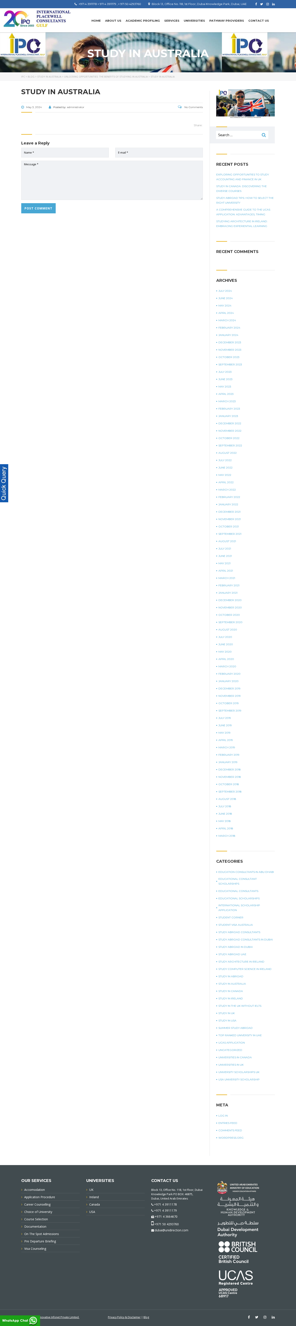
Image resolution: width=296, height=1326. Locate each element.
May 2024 (224, 305)
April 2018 (225, 828)
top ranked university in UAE (240, 1035)
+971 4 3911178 (165, 1204)
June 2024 (225, 298)
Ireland (94, 1197)
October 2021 (228, 526)
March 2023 (227, 401)
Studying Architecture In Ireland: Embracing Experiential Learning (242, 224)
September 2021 (229, 533)
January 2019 (227, 762)
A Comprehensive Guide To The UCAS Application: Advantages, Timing (243, 212)
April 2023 (226, 394)
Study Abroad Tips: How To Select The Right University (245, 200)
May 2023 (224, 386)
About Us (113, 20)
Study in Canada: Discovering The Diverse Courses (241, 189)
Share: (198, 125)
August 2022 (227, 452)
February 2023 (229, 408)
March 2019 (226, 747)
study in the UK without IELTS (239, 1005)
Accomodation (34, 1190)
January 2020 (228, 681)
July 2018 (224, 806)
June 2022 (225, 467)
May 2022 (224, 475)
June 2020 (225, 644)
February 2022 (229, 497)
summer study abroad (235, 1027)
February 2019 (228, 754)
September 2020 (230, 622)
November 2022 (229, 430)
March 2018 (226, 835)
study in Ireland (230, 998)
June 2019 (225, 725)
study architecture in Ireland (241, 961)
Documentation (35, 1226)
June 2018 (225, 813)
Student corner (230, 917)
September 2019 (229, 710)
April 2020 (226, 659)
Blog (146, 1317)
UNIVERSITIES (194, 20)
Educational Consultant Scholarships (237, 881)
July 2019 (224, 718)
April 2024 (226, 312)
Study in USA (227, 1020)
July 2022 (225, 460)
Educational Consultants (238, 891)
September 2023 (230, 364)
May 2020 (225, 651)
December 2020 (230, 600)
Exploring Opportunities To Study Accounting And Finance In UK (242, 177)
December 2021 (229, 511)
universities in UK (231, 1064)
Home (96, 20)
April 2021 (225, 570)
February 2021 (228, 585)
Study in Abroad (230, 976)
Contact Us (258, 20)
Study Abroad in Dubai (235, 946)
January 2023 (228, 416)
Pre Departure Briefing (40, 1241)
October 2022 (228, 438)
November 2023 (229, 349)
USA (92, 1212)
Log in (223, 1115)
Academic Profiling (143, 20)
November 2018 (229, 776)
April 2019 (225, 740)
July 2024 (225, 290)
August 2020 (227, 629)
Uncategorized (230, 1050)
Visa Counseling (35, 1249)
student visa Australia (235, 924)
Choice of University (38, 1212)
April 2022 (226, 482)
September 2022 (230, 445)
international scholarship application (239, 908)
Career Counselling (37, 1204)
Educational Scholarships (239, 898)
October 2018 (228, 784)
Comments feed (230, 1130)
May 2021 (224, 563)
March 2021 (226, 578)
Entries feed (227, 1123)
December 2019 (229, 688)
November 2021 (229, 519)
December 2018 (229, 769)
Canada (94, 1204)
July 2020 (225, 637)
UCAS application (231, 1042)
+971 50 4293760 (166, 1224)
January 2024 (228, 335)
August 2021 (227, 541)
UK (91, 1190)
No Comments (193, 107)
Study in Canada (230, 991)
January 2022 (228, 504)
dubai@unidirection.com (171, 1230)
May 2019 (224, 732)
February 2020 (229, 673)
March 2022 (227, 489)
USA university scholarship (239, 1079)
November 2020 (230, 607)
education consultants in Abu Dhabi (246, 872)
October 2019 (228, 703)
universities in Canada (235, 1057)
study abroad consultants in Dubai (245, 939)
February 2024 (229, 327)
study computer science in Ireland (245, 969)
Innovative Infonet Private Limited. (58, 1317)
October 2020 (229, 614)
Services (171, 20)
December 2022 (229, 423)
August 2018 (227, 799)
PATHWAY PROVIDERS (226, 20)
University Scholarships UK (238, 1072)
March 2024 (227, 320)
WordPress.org (231, 1137)
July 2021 (224, 548)
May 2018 (224, 821)
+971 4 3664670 (166, 1216)
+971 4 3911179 (165, 1210)
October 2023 (228, 357)
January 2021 (227, 592)
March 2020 (227, 666)
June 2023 (225, 379)
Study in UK (226, 1013)
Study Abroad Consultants (239, 932)
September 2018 (230, 791)
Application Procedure (39, 1197)
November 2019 (229, 695)
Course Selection (36, 1219)
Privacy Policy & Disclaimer (124, 1317)
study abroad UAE (232, 954)
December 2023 (229, 342)
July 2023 (225, 371)
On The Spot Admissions (41, 1234)
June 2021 (225, 556)
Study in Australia (232, 983)
